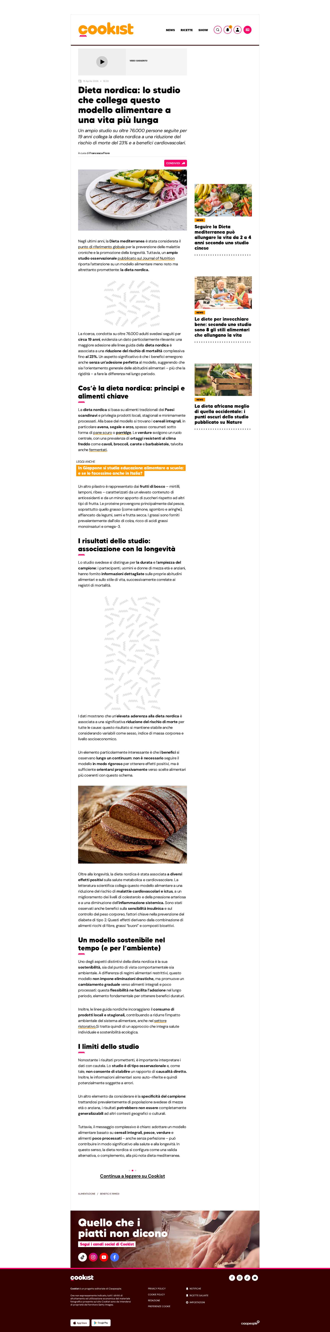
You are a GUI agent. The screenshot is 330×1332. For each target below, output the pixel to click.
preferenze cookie (159, 1306)
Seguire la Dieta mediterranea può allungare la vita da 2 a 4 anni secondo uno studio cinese (223, 237)
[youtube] (103, 1257)
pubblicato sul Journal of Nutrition (146, 258)
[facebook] (114, 1257)
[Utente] (238, 30)
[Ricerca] (218, 30)
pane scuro (102, 432)
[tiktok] (82, 1257)
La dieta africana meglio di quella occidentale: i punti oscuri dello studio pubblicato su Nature (222, 414)
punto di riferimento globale (101, 246)
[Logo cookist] (105, 29)
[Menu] (247, 30)
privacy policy (157, 1288)
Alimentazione (86, 1193)
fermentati (98, 449)
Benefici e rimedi (109, 1193)
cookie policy (156, 1294)
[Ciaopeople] (250, 1323)
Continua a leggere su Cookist (132, 1176)
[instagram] (93, 1257)
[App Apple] (80, 1322)
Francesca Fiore (99, 153)
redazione (154, 1300)
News (170, 30)
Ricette (187, 30)
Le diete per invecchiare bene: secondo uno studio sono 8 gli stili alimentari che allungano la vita (223, 327)
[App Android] (101, 1322)
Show (203, 30)
